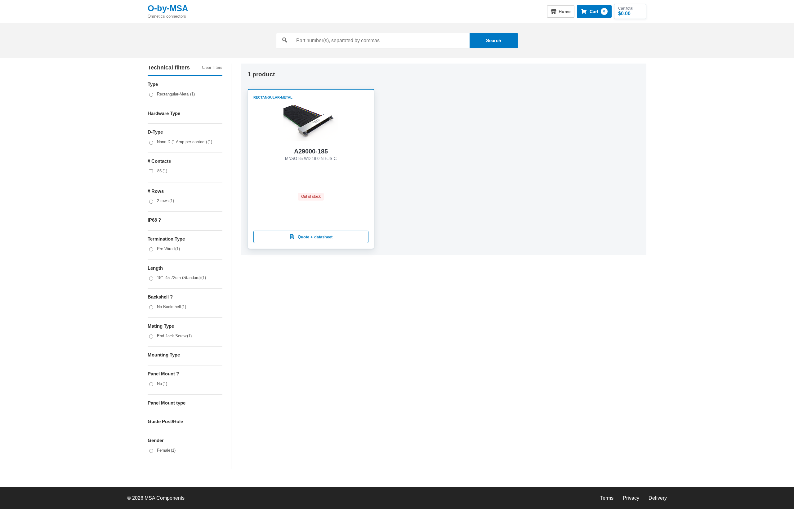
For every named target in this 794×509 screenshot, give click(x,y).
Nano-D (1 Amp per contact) (184, 141)
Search (493, 40)
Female (166, 450)
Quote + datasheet (315, 237)
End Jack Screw (174, 336)
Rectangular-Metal (176, 94)
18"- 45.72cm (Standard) (181, 277)
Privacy (631, 498)
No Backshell (171, 306)
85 (162, 171)
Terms (606, 498)
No (162, 383)
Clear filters (212, 67)
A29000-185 (311, 151)
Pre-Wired (168, 248)
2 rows (165, 200)
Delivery (658, 498)
